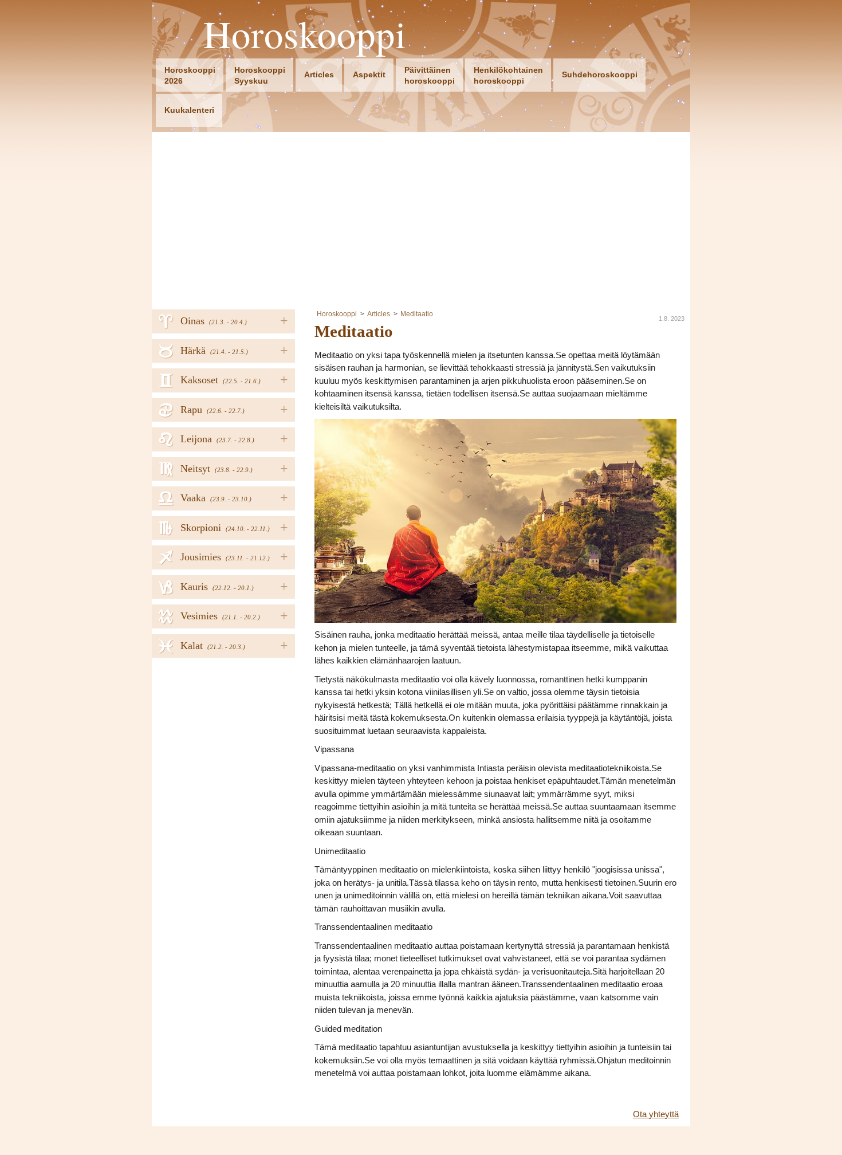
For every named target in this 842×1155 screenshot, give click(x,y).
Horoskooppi (305, 34)
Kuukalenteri (189, 110)
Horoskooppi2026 (189, 75)
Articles (319, 74)
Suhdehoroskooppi (600, 74)
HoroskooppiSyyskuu (259, 75)
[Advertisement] (421, 218)
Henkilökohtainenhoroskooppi (508, 75)
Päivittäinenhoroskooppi (429, 75)
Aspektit (369, 74)
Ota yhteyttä (656, 1114)
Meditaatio (416, 314)
